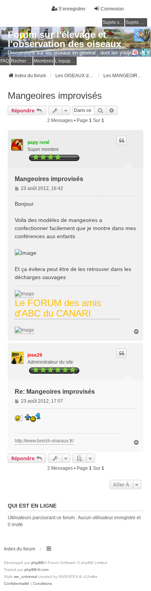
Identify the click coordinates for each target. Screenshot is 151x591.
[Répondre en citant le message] (122, 140)
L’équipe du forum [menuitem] (66, 61)
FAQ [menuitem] (4, 61)
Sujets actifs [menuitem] (136, 22)
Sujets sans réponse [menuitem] (113, 22)
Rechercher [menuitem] (22, 61)
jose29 (34, 355)
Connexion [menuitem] (112, 9)
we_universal (25, 576)
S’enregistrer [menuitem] (72, 9)
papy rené (38, 142)
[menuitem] (16, 583)
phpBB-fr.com (36, 569)
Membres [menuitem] (43, 61)
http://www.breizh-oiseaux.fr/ (44, 441)
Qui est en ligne (32, 506)
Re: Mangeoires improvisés (55, 391)
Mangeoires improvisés (55, 95)
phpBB (37, 563)
